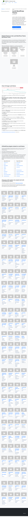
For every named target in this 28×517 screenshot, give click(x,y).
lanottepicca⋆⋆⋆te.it (10, 498)
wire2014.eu (24, 235)
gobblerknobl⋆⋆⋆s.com (4, 498)
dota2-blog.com (17, 313)
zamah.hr (17, 207)
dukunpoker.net (10, 473)
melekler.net (24, 221)
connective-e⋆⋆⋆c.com (4, 208)
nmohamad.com (10, 313)
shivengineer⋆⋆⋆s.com (24, 260)
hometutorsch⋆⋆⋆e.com (17, 413)
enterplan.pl (24, 313)
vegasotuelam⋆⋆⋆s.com (17, 347)
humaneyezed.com (10, 374)
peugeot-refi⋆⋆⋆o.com (4, 413)
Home (18, 510)
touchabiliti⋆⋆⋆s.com (10, 274)
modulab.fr (4, 448)
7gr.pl (9, 448)
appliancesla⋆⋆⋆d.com (4, 486)
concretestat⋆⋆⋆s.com (17, 498)
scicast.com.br (23, 324)
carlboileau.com (24, 196)
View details (5, 55)
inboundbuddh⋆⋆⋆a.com (4, 347)
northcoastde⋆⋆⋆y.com (4, 286)
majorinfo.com (24, 400)
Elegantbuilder (6, 165)
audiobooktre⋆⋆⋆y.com (24, 246)
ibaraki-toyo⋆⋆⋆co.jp (17, 388)
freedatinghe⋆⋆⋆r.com (24, 286)
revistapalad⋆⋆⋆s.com (17, 437)
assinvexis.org (10, 425)
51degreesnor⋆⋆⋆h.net (24, 437)
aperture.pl (24, 448)
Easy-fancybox (18, 162)
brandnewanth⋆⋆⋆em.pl (4, 221)
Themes (3, 2)
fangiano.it (24, 359)
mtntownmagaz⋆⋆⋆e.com (4, 374)
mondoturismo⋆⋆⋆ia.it (24, 498)
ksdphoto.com (10, 388)
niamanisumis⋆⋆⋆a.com (24, 473)
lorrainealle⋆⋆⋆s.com (24, 274)
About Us (24, 513)
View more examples (19, 183)
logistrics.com (4, 400)
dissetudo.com (10, 208)
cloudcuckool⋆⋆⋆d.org (4, 235)
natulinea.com (24, 208)
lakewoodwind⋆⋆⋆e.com (10, 196)
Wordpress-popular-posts (20, 174)
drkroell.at (10, 336)
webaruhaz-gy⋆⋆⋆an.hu (4, 474)
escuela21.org (17, 400)
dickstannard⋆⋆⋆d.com (17, 449)
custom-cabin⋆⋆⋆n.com (10, 400)
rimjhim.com (4, 260)
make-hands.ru (23, 413)
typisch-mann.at (23, 300)
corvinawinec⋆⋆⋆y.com (17, 286)
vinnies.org (4, 195)
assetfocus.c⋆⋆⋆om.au (10, 286)
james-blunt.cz (23, 337)
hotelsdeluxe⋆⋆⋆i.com (17, 221)
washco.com (4, 461)
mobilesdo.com (17, 324)
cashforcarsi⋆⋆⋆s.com (17, 300)
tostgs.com (4, 245)
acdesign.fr (10, 359)
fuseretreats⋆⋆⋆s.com (17, 473)
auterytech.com (4, 274)
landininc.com (10, 300)
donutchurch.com (24, 374)
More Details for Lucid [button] (16, 27)
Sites (12, 2)
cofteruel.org (17, 374)
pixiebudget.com (24, 461)
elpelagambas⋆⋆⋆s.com (24, 347)
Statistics (15, 2)
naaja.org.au (10, 221)
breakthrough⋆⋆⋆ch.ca (17, 337)
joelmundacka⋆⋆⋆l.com (24, 486)
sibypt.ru (16, 195)
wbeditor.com (4, 388)
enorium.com (4, 337)
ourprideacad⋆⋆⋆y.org (10, 260)
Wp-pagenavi (5, 171)
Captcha (5, 168)
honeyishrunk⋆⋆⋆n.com (10, 413)
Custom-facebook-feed (19, 165)
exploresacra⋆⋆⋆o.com (17, 260)
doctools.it (10, 485)
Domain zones (24, 511)
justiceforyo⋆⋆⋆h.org (10, 246)
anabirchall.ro (24, 388)
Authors (9, 2)
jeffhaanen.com (17, 461)
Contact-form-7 (6, 162)
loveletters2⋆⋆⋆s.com (4, 313)
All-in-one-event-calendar (7, 174)
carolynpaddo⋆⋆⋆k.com (4, 324)
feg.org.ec (24, 424)
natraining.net (17, 235)
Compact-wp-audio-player (20, 171)
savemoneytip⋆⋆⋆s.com (17, 275)
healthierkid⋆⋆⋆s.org (10, 347)
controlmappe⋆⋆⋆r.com (17, 360)
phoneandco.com (4, 437)
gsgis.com (10, 234)
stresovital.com (10, 461)
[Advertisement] (14, 76)
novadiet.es (4, 425)
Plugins (6, 2)
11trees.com (4, 300)
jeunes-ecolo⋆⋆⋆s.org (10, 437)
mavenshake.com (4, 360)
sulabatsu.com (17, 486)
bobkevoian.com (17, 246)
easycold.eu (17, 425)
